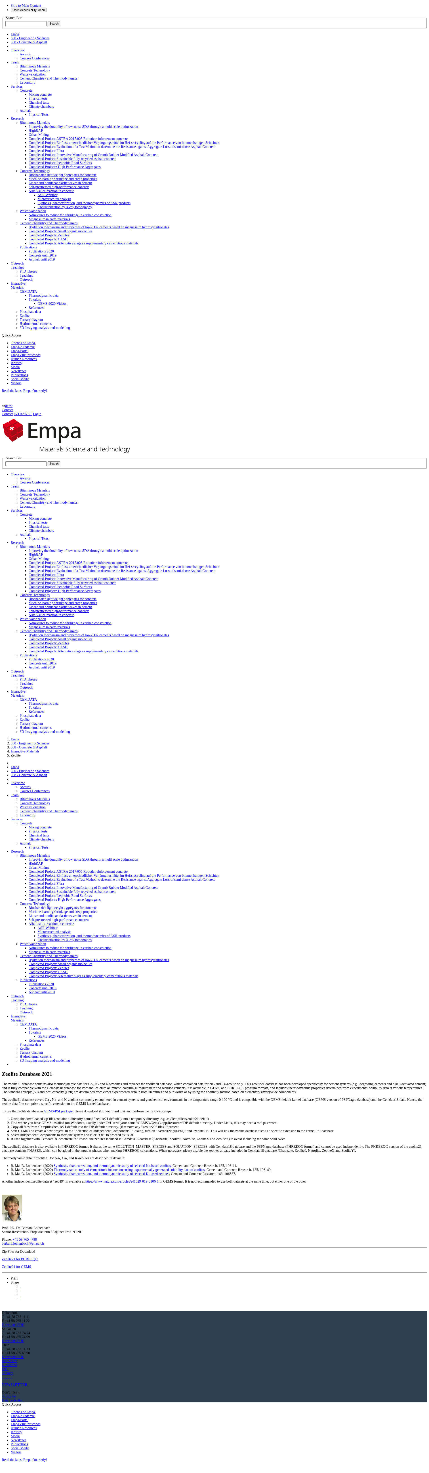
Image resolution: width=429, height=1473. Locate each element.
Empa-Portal (19, 351)
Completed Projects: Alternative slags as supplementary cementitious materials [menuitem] (83, 243)
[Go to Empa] (69, 454)
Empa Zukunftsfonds (25, 355)
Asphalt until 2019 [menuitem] (42, 259)
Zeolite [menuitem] (24, 315)
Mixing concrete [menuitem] (40, 94)
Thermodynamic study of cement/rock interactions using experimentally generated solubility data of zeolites (129, 1170)
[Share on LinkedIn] (20, 1290)
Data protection (12, 1400)
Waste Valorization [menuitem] (33, 211)
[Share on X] (20, 1286)
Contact (7, 410)
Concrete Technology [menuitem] (35, 70)
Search (54, 23)
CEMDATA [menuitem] (28, 291)
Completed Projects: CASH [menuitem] (48, 239)
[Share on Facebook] (20, 1294)
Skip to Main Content (26, 5)
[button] (14, 1278)
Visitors (16, 383)
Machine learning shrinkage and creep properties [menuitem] (63, 179)
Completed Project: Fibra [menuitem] (46, 151)
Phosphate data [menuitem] (30, 311)
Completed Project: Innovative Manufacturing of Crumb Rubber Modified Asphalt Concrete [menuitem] (93, 155)
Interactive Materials (25, 751)
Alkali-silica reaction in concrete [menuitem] (51, 191)
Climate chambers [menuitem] (41, 106)
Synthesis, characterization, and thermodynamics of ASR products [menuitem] (84, 203)
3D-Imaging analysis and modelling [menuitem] (45, 328)
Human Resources (24, 359)
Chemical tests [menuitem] (39, 102)
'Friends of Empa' (23, 343)
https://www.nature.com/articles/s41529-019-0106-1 (122, 1181)
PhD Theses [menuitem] (28, 271)
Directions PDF (13, 1325)
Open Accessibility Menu (29, 10)
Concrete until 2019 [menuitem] (43, 255)
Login (37, 414)
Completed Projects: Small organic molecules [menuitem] (60, 231)
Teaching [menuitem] (26, 275)
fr (9, 406)
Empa (15, 739)
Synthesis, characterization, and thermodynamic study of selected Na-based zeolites (112, 1166)
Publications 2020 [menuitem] (41, 251)
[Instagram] (5, 1377)
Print (5, 1369)
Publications (19, 375)
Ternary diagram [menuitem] (31, 319)
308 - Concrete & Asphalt (29, 747)
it (12, 406)
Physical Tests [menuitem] (38, 114)
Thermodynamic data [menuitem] (44, 295)
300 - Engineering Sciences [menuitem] (30, 38)
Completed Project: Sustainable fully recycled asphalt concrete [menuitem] (72, 159)
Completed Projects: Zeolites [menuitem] (49, 235)
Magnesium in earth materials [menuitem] (49, 219)
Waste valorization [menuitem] (33, 74)
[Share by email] (20, 1298)
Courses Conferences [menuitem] (35, 58)
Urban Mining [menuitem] (39, 135)
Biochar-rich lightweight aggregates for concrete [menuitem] (63, 175)
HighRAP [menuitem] (36, 130)
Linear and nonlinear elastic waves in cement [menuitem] (60, 183)
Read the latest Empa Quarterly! (24, 391)
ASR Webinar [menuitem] (47, 195)
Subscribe (9, 1396)
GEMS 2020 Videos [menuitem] (52, 303)
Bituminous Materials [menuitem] (35, 66)
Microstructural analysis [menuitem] (54, 199)
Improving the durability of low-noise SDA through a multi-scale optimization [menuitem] (83, 126)
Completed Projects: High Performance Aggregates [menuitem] (65, 167)
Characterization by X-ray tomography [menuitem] (65, 207)
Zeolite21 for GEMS (16, 1267)
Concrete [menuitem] (26, 90)
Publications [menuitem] (28, 247)
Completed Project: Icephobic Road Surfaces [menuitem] (60, 163)
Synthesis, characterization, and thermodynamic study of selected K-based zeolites (111, 1174)
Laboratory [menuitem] (27, 82)
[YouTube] (9, 1377)
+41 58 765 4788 (25, 1239)
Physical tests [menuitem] (38, 98)
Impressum (9, 1361)
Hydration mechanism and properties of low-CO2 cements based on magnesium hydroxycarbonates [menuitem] (99, 227)
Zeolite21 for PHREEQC (20, 1259)
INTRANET (23, 414)
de (6, 406)
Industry (16, 363)
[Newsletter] (2, 1377)
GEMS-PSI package (58, 1111)
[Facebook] (11, 1377)
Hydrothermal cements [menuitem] (36, 324)
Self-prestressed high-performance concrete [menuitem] (59, 187)
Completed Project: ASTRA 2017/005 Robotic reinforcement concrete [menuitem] (78, 139)
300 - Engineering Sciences (30, 743)
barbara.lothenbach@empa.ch (23, 1243)
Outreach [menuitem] (26, 279)
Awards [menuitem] (25, 54)
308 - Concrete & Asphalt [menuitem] (29, 42)
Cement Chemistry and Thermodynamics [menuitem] (49, 78)
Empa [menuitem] (15, 34)
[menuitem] (18, 50)
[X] (7, 1377)
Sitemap (7, 1373)
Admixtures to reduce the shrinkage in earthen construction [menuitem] (70, 215)
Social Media (20, 379)
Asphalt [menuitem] (25, 110)
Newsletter (18, 371)
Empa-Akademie (23, 347)
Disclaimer (9, 1365)
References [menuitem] (36, 307)
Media (15, 367)
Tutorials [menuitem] (35, 299)
